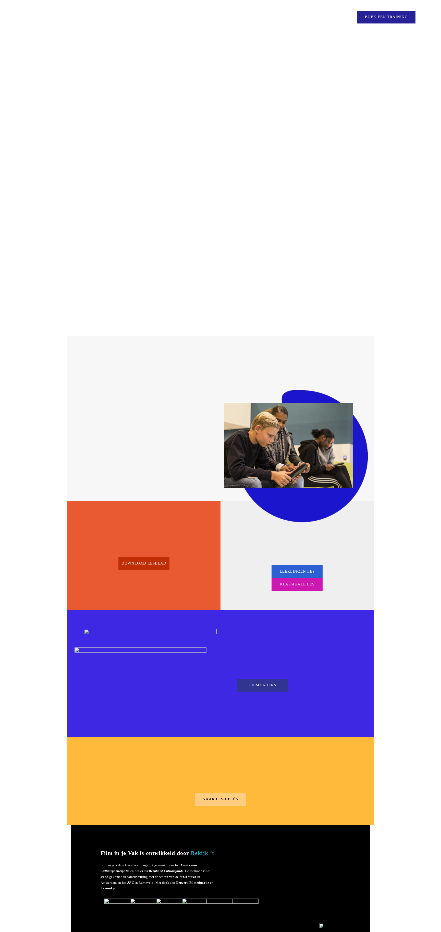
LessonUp (108, 888)
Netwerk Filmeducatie (192, 883)
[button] (143, 563)
